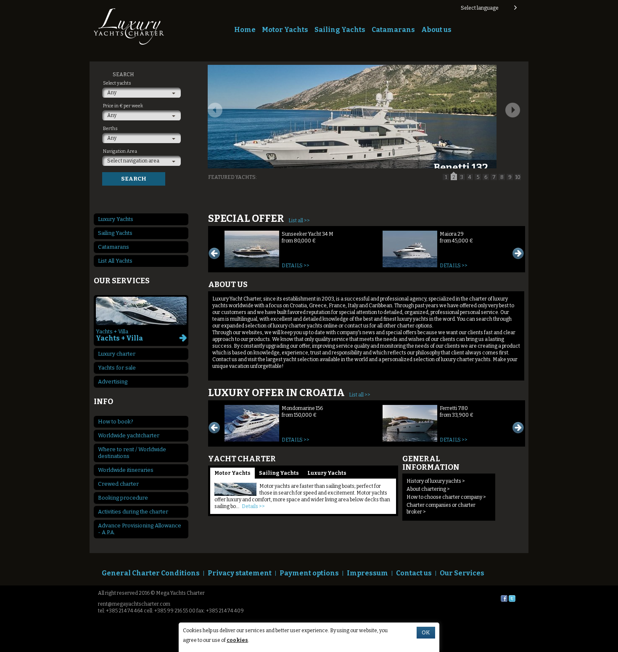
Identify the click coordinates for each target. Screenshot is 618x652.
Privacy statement (240, 573)
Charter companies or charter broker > (441, 508)
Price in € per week (123, 106)
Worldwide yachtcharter (128, 435)
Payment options (309, 573)
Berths (110, 128)
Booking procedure (123, 498)
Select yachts (117, 83)
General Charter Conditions (151, 573)
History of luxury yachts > (436, 481)
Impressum (367, 573)
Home (245, 30)
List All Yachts (115, 261)
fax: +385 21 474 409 (220, 611)
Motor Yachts (285, 30)
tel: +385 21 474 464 (120, 611)
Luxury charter (116, 354)
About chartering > (428, 489)
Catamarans (393, 30)
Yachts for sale (117, 368)
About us (436, 30)
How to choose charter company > (446, 497)
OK (426, 632)
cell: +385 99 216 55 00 (169, 611)
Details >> (295, 266)
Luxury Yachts (326, 473)
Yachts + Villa (119, 335)
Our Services (462, 573)
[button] (488, 8)
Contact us (414, 573)
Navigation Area (120, 151)
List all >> (299, 221)
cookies (237, 640)
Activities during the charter (133, 511)
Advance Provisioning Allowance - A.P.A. (139, 528)
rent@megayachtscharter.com (134, 604)
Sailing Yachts (339, 30)
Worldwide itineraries (125, 470)
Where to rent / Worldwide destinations (132, 452)
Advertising (112, 381)
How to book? (115, 421)
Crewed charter (118, 484)
